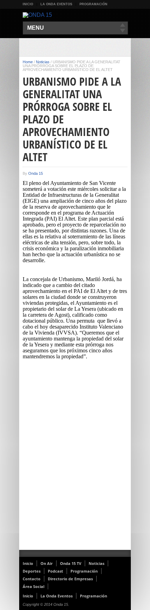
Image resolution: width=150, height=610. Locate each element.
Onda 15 (35, 173)
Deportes (31, 571)
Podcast (55, 571)
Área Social (33, 586)
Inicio (28, 4)
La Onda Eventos (56, 4)
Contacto (31, 578)
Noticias (43, 62)
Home (28, 62)
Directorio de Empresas (70, 578)
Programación (93, 4)
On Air (46, 563)
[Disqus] (75, 459)
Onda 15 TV (70, 563)
